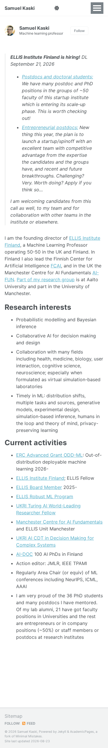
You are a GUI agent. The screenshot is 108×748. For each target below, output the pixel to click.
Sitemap (13, 716)
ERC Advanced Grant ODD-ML (49, 455)
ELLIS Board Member (39, 487)
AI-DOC (24, 554)
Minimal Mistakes (29, 736)
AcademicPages (82, 732)
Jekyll (62, 732)
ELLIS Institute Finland (40, 478)
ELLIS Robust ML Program (44, 496)
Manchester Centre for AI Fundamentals (59, 522)
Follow (79, 31)
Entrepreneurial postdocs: (50, 127)
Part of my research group (46, 279)
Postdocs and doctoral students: (57, 77)
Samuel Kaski (20, 8)
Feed (30, 723)
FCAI (56, 266)
